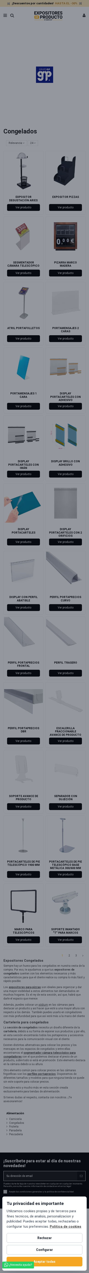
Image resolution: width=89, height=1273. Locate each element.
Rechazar (44, 1238)
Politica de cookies (65, 1226)
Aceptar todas (44, 1261)
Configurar (44, 1250)
